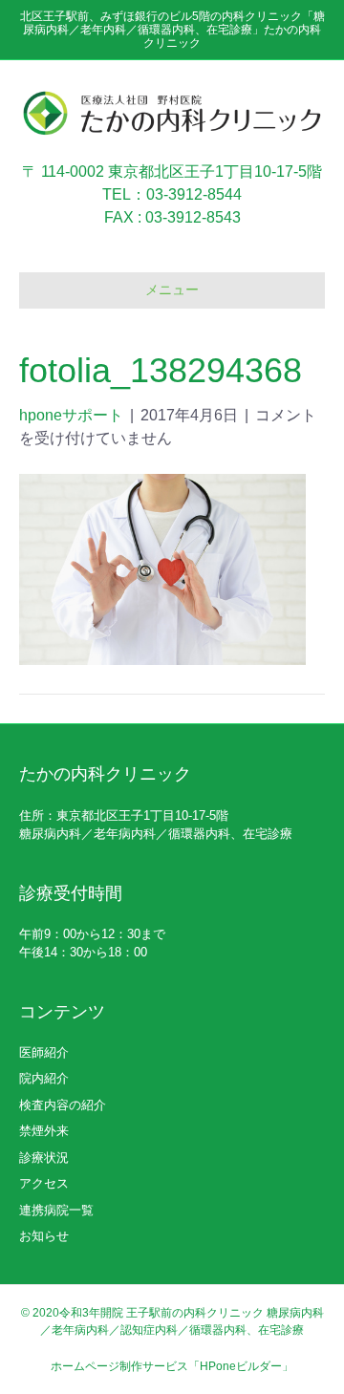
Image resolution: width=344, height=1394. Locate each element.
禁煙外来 (44, 1131)
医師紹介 (44, 1052)
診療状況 (44, 1157)
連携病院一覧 (56, 1210)
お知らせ (44, 1236)
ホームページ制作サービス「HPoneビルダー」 (172, 1366)
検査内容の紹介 (62, 1105)
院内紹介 (44, 1078)
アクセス (44, 1183)
